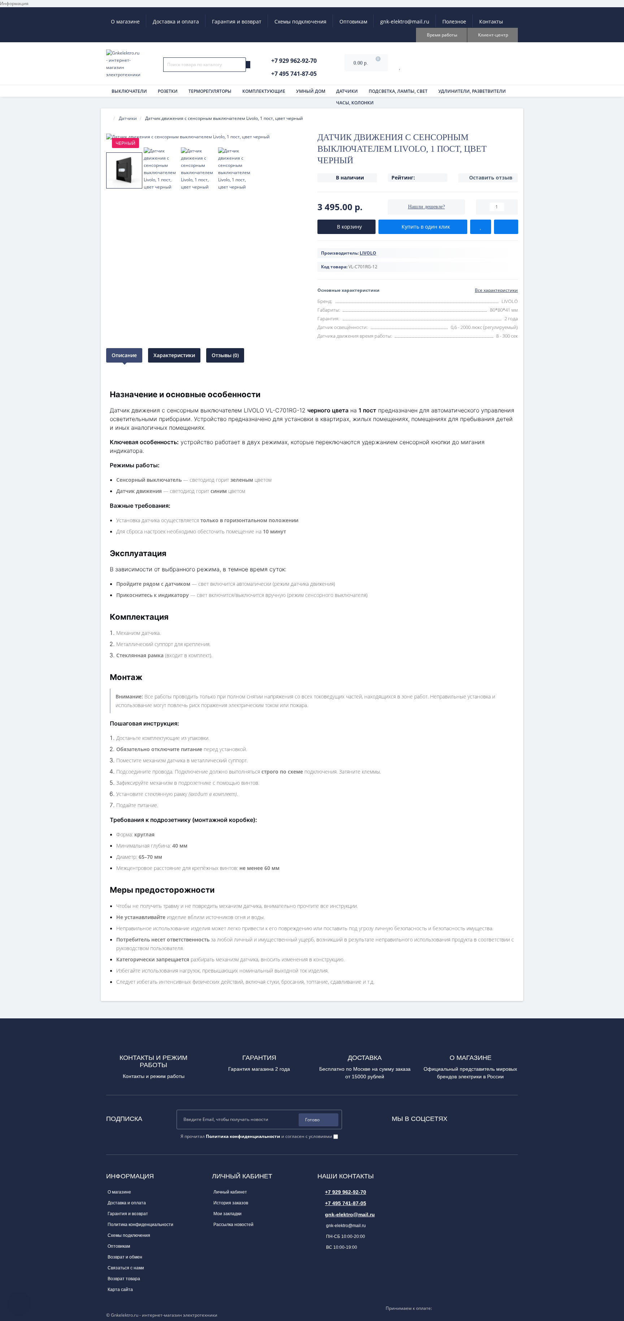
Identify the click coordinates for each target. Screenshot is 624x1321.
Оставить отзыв (490, 177)
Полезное (454, 21)
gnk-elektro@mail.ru (404, 21)
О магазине (125, 21)
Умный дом (310, 91)
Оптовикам (353, 21)
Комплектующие (263, 91)
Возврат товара (124, 1278)
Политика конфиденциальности (140, 1224)
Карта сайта (120, 1289)
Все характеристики (496, 290)
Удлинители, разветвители (472, 91)
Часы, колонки (355, 103)
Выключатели (129, 91)
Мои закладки (227, 1213)
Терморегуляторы (209, 91)
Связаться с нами (126, 1267)
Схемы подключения (300, 21)
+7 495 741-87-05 (345, 1203)
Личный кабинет (230, 1192)
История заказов (230, 1202)
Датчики (347, 91)
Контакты (491, 21)
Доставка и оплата (176, 21)
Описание (124, 355)
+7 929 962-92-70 (345, 1192)
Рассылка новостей (233, 1224)
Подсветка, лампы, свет (398, 91)
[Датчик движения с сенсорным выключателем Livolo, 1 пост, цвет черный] (206, 137)
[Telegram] (472, 1117)
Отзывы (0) (225, 355)
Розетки (168, 91)
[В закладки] (480, 227)
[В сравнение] (506, 227)
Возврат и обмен (125, 1257)
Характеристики (174, 355)
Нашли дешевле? (426, 206)
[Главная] (108, 118)
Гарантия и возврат (236, 21)
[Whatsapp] (462, 1117)
